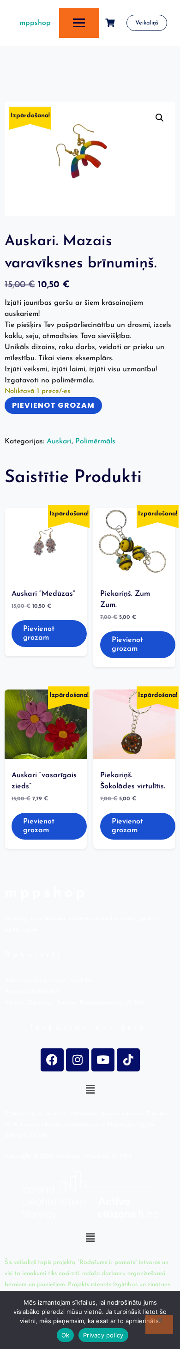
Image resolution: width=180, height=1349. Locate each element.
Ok (65, 1335)
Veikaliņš (146, 23)
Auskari (59, 441)
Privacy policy (103, 1335)
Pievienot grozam (53, 405)
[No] (159, 1324)
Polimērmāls (95, 441)
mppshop (35, 23)
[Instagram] (77, 1059)
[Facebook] (52, 1059)
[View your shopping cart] (111, 22)
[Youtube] (102, 1059)
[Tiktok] (128, 1059)
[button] (159, 117)
